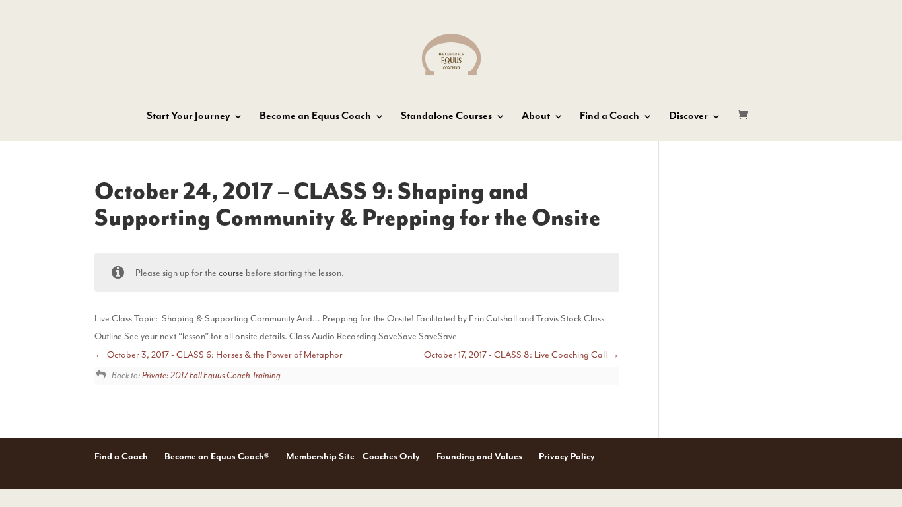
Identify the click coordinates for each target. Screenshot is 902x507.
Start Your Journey (188, 117)
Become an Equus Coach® (216, 457)
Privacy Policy (567, 457)
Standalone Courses (446, 117)
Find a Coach (609, 117)
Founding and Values (479, 457)
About (536, 117)
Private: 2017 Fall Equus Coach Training (211, 375)
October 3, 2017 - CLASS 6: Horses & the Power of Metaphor (224, 354)
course (231, 273)
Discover (688, 117)
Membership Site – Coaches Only (353, 457)
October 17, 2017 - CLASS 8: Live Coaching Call (516, 354)
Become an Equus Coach (315, 117)
